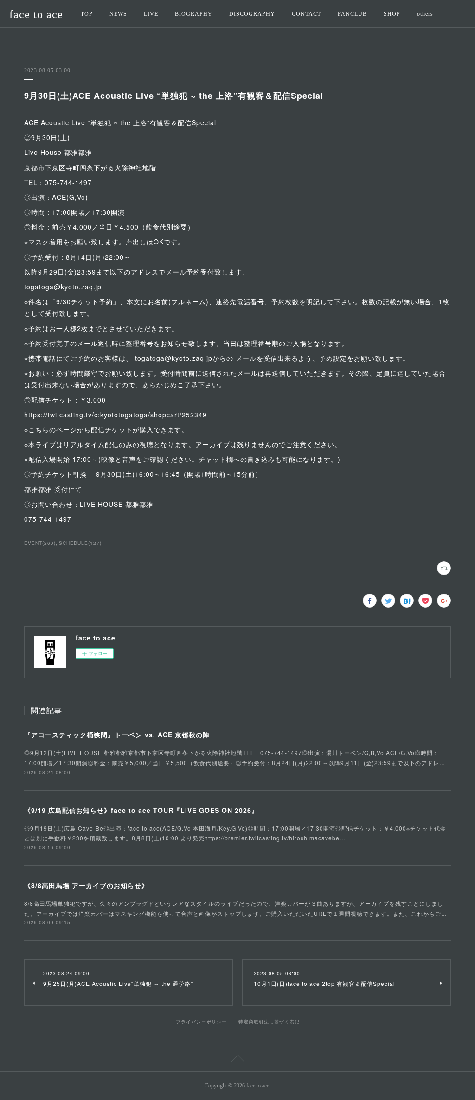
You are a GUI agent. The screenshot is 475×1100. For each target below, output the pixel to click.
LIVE (151, 14)
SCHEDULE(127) (80, 543)
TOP (87, 14)
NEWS (118, 14)
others (425, 14)
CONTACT (306, 14)
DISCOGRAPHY (252, 14)
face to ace (36, 14)
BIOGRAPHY (193, 14)
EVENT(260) (40, 543)
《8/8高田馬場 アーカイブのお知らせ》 (86, 885)
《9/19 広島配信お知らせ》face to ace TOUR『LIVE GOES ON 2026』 (141, 810)
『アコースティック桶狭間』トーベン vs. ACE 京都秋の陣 (117, 734)
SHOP (392, 14)
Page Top (237, 1060)
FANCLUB (352, 14)
